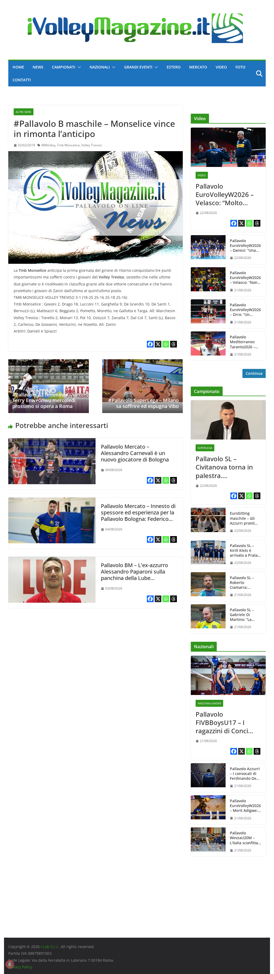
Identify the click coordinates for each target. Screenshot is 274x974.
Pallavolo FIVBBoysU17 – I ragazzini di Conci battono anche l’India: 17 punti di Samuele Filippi (222, 722)
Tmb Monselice (68, 145)
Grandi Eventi (138, 67)
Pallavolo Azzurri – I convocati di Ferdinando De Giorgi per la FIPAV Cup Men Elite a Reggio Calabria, (245, 773)
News (38, 67)
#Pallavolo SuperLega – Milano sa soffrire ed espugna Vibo (143, 403)
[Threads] (173, 344)
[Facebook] (150, 344)
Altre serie (23, 112)
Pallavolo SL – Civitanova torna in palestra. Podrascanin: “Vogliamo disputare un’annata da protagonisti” (227, 467)
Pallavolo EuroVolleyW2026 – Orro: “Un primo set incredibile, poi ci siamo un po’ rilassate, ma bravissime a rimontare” (245, 310)
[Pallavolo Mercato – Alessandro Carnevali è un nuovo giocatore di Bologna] (52, 442)
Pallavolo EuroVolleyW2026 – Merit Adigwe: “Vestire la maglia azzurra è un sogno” (245, 806)
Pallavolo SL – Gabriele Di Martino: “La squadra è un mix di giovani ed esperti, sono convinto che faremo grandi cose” (245, 615)
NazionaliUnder (209, 703)
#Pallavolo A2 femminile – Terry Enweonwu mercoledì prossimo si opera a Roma (43, 400)
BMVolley (48, 145)
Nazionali (100, 67)
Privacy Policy (20, 966)
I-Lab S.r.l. (50, 946)
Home (18, 67)
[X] (158, 344)
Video (221, 67)
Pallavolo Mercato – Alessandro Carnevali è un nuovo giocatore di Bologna (135, 453)
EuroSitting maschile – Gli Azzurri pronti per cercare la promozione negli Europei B (245, 518)
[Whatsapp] (165, 344)
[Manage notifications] (9, 964)
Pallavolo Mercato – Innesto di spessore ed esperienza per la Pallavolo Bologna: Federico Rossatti (138, 515)
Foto (240, 67)
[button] (78, 67)
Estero (174, 67)
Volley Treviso (91, 145)
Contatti (22, 79)
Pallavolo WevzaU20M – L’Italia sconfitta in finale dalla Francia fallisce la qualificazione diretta (245, 838)
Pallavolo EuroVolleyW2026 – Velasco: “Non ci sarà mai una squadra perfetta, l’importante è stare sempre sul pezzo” (245, 277)
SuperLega (205, 448)
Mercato (198, 67)
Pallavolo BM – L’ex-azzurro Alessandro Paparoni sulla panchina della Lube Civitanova (134, 575)
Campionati (63, 67)
